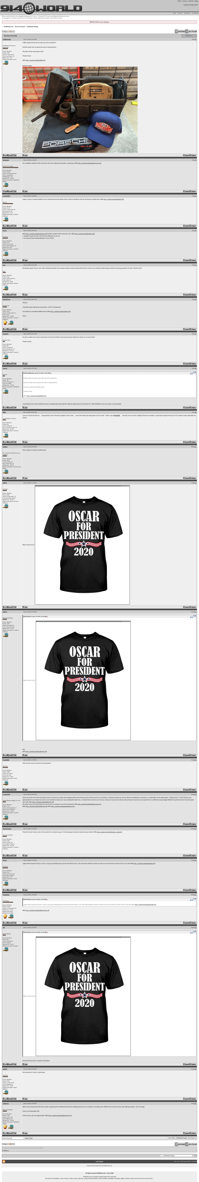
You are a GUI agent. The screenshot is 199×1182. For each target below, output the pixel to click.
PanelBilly (6, 760)
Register (106, 22)
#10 (195, 446)
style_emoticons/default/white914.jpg (62, 806)
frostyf (5, 368)
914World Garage (32, 26)
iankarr (5, 447)
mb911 (5, 1069)
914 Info (191, 1)
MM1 (4, 412)
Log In (101, 22)
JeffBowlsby (7, 39)
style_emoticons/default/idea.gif (60, 311)
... (99, 1170)
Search (180, 13)
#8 (195, 368)
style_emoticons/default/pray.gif (84, 234)
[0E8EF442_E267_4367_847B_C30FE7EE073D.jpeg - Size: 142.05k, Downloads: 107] (82, 545)
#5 (195, 265)
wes (4, 265)
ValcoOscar (6, 299)
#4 (195, 230)
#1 (195, 39)
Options (188, 35)
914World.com (8, 26)
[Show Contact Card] (9, 155)
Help (174, 13)
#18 (195, 927)
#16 (195, 860)
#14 (195, 794)
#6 (195, 299)
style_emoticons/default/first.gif (35, 60)
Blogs (196, 1)
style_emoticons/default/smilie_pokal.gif (109, 832)
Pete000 (117, 415)
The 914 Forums (20, 26)
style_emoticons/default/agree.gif (36, 234)
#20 (195, 1103)
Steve (5, 230)
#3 (195, 196)
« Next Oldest (171, 1138)
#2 (195, 160)
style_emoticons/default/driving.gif (36, 806)
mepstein (6, 160)
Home (179, 1)
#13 (195, 760)
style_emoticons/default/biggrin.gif (42, 802)
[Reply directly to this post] (193, 155)
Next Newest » (192, 1138)
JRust (5, 860)
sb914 (5, 483)
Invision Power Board (93, 1165)
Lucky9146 (6, 794)
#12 (195, 611)
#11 (195, 483)
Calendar (195, 13)
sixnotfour (6, 895)
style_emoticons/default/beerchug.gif (89, 163)
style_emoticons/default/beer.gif (113, 199)
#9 (195, 412)
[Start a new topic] (191, 31)
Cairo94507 (6, 196)
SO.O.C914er (7, 829)
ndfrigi (5, 612)
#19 (195, 1069)
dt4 (4, 927)
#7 (195, 334)
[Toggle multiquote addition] (186, 155)
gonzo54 (5, 334)
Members (187, 13)
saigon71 (6, 1103)
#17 (195, 894)
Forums (185, 1)
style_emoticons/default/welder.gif (144, 863)
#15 (195, 828)
